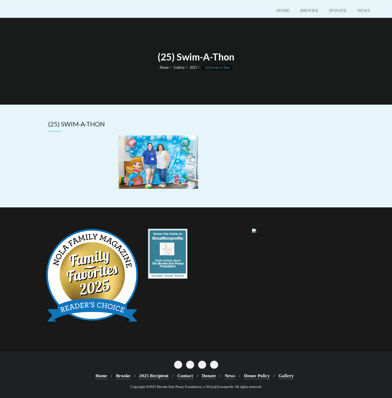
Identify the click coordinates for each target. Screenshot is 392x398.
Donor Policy (257, 375)
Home (164, 67)
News (230, 375)
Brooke (123, 375)
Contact (185, 375)
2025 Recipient (154, 375)
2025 (193, 67)
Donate (209, 375)
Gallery (179, 67)
